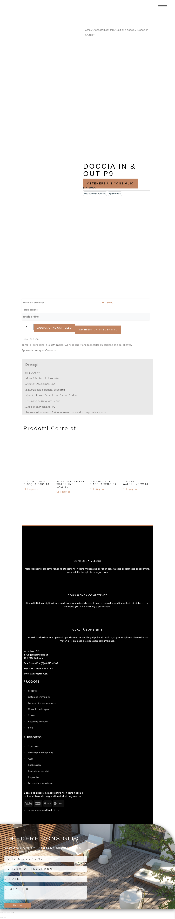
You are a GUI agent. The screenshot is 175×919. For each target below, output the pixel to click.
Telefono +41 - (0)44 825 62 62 (41, 663)
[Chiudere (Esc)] (12, 912)
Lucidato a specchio (95, 193)
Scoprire (29, 496)
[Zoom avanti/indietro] (1, 912)
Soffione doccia (125, 29)
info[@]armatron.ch (36, 674)
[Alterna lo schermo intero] (5, 912)
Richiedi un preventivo (98, 329)
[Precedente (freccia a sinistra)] (1, 917)
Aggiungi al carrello (54, 328)
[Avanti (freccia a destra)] (5, 917)
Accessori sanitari (103, 29)
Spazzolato (115, 193)
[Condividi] (8, 912)
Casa (88, 29)
